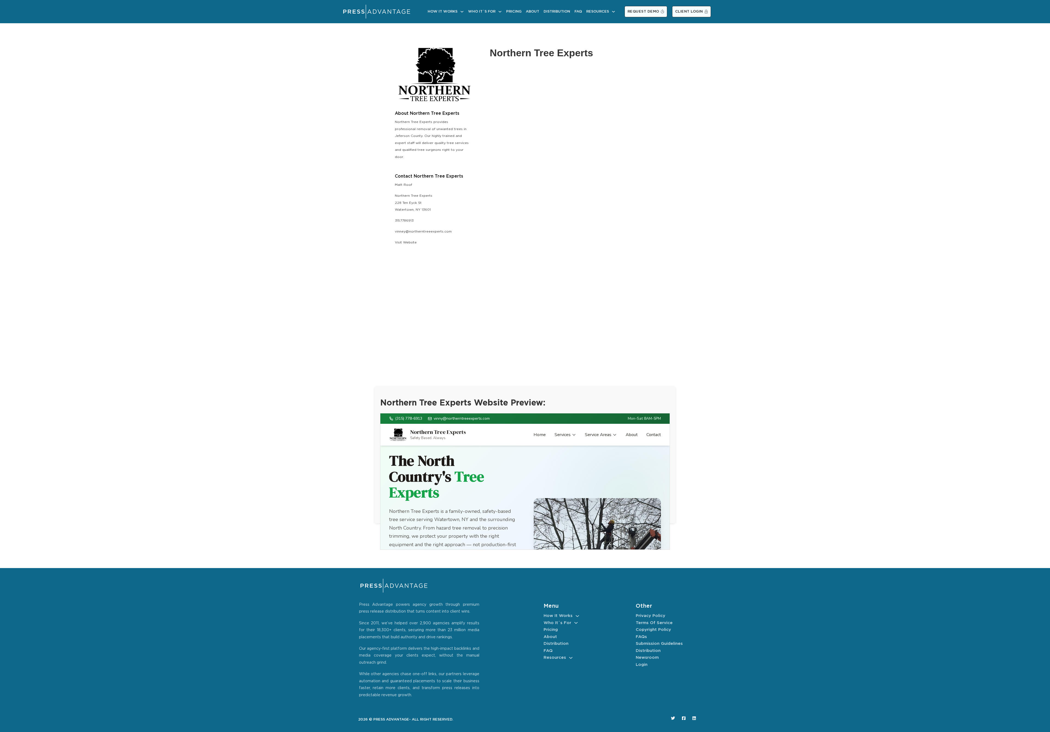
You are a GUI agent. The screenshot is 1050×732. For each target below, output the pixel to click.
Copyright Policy (653, 629)
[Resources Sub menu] (613, 11)
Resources (597, 11)
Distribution (557, 11)
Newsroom (647, 657)
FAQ (578, 11)
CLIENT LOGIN (689, 11)
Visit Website (406, 242)
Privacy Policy (650, 616)
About (532, 11)
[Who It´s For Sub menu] (500, 11)
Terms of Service (654, 623)
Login (642, 664)
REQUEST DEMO (643, 11)
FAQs (641, 637)
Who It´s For (481, 11)
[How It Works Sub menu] (462, 11)
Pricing (513, 11)
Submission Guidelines (659, 643)
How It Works (442, 11)
